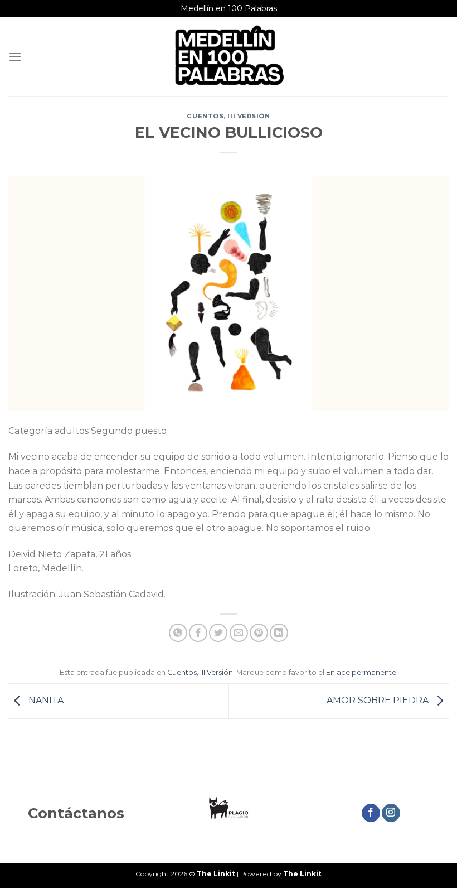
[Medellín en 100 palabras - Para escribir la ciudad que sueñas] (228, 56)
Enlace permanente (361, 672)
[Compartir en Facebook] (198, 633)
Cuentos (205, 116)
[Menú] (15, 56)
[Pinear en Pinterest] (259, 633)
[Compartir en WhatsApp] (178, 633)
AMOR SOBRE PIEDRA (379, 700)
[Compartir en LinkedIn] (279, 633)
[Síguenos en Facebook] (371, 813)
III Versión (248, 116)
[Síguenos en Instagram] (391, 813)
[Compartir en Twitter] (218, 633)
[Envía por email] (239, 633)
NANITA (45, 700)
